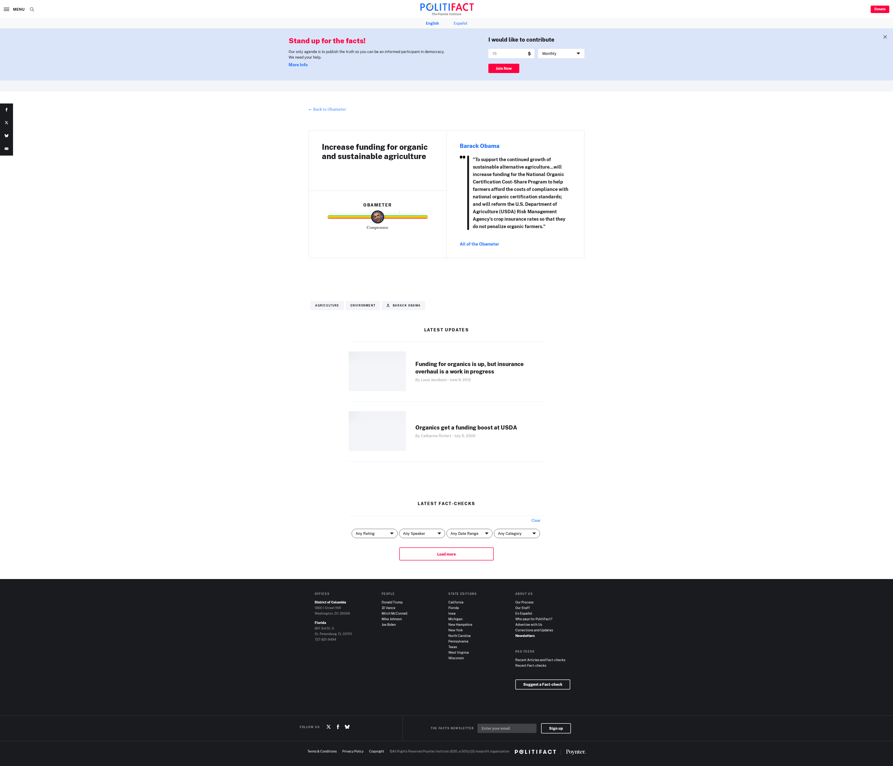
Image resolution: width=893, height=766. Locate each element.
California (455, 602)
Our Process (524, 602)
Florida (453, 608)
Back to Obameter (327, 109)
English (432, 23)
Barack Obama (480, 145)
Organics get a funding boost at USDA (466, 427)
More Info (298, 64)
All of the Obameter (479, 243)
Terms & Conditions (322, 751)
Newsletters (525, 636)
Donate (880, 9)
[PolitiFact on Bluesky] (347, 727)
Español (460, 23)
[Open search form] (32, 9)
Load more (446, 554)
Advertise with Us (528, 624)
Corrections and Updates (534, 630)
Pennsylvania (458, 641)
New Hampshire (460, 624)
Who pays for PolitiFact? (533, 619)
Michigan (455, 619)
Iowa (452, 613)
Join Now (504, 68)
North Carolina (459, 636)
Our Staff (522, 608)
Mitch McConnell (394, 613)
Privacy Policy (352, 751)
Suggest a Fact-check (542, 684)
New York (455, 630)
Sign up (556, 728)
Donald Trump (392, 602)
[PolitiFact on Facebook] (338, 727)
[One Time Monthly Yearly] (561, 53)
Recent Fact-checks (530, 665)
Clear (536, 520)
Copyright (376, 751)
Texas (452, 647)
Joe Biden (389, 624)
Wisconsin (456, 658)
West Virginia (458, 652)
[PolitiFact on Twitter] (328, 727)
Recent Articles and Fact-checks (540, 660)
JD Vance (388, 608)
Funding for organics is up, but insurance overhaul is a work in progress (469, 367)
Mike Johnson (392, 619)
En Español (523, 613)
